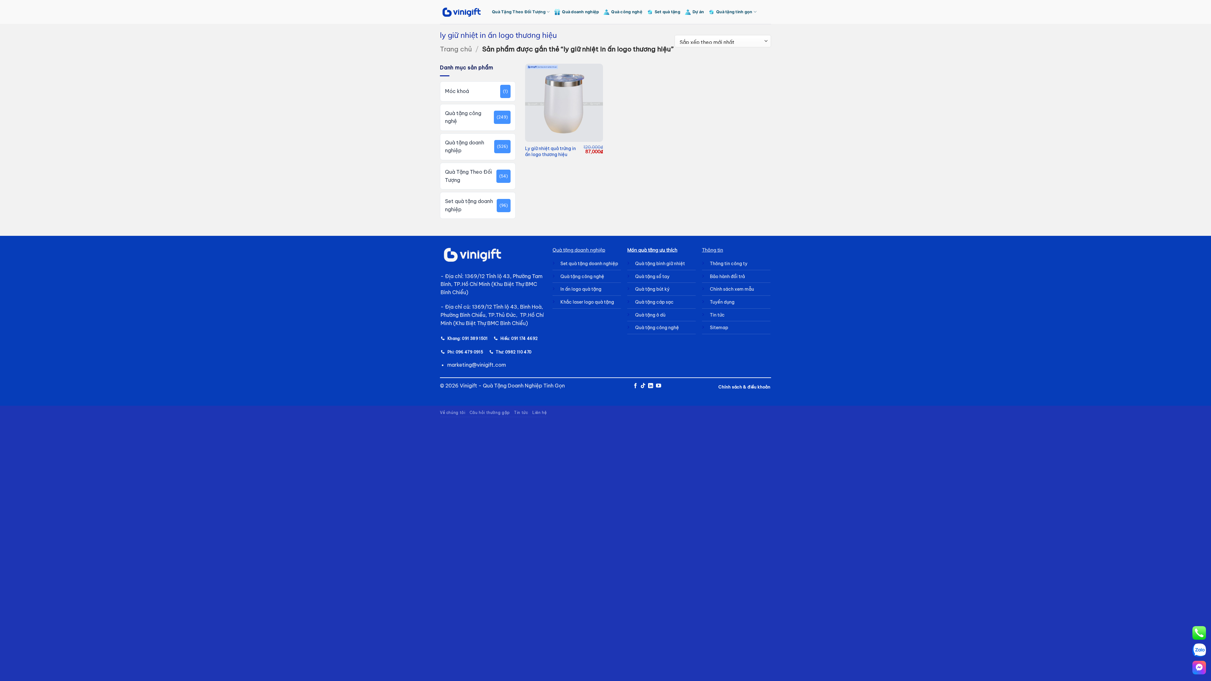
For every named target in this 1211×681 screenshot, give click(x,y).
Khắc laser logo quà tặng (587, 302)
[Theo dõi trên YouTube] (658, 386)
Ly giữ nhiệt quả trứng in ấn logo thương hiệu (550, 151)
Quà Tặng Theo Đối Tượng (519, 11)
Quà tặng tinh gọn (734, 11)
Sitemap (719, 327)
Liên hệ (539, 412)
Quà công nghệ (626, 11)
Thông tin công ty (728, 263)
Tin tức (521, 412)
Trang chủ (456, 49)
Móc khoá (457, 91)
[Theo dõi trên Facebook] (635, 386)
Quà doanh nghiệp (580, 11)
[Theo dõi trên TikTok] (643, 386)
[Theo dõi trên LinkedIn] (650, 386)
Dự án (698, 11)
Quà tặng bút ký (652, 289)
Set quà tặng (667, 11)
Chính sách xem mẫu (732, 289)
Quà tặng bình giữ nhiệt (660, 263)
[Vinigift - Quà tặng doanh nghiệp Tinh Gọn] (461, 12)
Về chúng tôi (452, 412)
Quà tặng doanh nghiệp (464, 146)
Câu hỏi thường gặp (490, 412)
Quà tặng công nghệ (463, 117)
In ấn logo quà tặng (580, 289)
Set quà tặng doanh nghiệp (469, 205)
